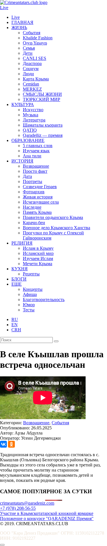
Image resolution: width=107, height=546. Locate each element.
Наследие (32, 207)
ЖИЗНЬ (19, 27)
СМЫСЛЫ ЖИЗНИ (42, 94)
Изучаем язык (36, 150)
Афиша (30, 294)
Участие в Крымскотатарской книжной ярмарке (46, 513)
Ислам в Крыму (38, 248)
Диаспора (32, 63)
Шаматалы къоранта (42, 125)
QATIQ (30, 130)
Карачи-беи (34, 222)
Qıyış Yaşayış (35, 42)
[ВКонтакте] (3, 444)
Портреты (32, 181)
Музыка (30, 114)
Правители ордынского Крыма (53, 217)
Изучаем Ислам (38, 258)
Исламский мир (38, 253)
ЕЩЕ (16, 284)
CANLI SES (34, 58)
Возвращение (36, 166)
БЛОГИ (19, 279)
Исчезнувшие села (41, 202)
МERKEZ (32, 89)
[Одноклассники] (11, 444)
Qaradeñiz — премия (42, 135)
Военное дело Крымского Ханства (56, 227)
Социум (31, 68)
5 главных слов (38, 145)
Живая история (38, 196)
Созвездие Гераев (40, 186)
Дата (27, 176)
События (31, 32)
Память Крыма (37, 212)
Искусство (33, 109)
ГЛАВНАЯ (22, 22)
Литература (34, 119)
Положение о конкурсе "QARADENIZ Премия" (47, 518)
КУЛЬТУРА (22, 104)
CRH (16, 329)
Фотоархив (34, 191)
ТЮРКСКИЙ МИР (41, 99)
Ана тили (32, 155)
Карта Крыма (36, 78)
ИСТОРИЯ (22, 161)
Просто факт (35, 171)
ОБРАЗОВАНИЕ (28, 140)
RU (14, 319)
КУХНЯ (19, 268)
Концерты (33, 289)
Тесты (29, 309)
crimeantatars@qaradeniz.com (27, 503)
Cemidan (31, 84)
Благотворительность (43, 299)
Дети (28, 53)
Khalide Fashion (38, 37)
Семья (29, 48)
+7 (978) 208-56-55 (18, 508)
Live (4, 7)
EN (14, 324)
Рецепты (31, 273)
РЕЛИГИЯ (22, 243)
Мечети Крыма (37, 263)
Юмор (29, 304)
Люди (28, 73)
